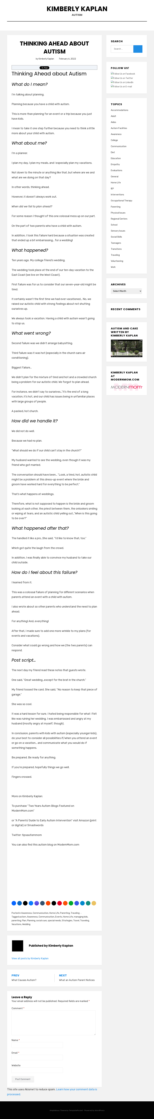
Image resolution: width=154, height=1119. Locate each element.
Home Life (54, 913)
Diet (113, 152)
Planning (31, 920)
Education (116, 158)
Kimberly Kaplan (77, 8)
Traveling (75, 913)
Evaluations (116, 170)
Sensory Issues (118, 231)
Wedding (26, 924)
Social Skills (116, 237)
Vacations (16, 924)
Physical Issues (118, 213)
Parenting (65, 913)
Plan (24, 920)
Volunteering (117, 261)
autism (22, 917)
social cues (41, 920)
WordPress (100, 1110)
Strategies (67, 920)
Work (113, 267)
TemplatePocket (76, 1110)
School (114, 225)
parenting (16, 920)
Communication (40, 913)
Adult (113, 116)
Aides (113, 122)
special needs (54, 920)
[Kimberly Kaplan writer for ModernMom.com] (126, 387)
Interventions (117, 194)
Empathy (115, 164)
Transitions (116, 249)
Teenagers (116, 243)
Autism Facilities (119, 128)
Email (15, 1052)
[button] (14, 903)
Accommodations (119, 110)
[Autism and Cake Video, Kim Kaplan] (126, 348)
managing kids (81, 917)
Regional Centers (119, 219)
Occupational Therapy (121, 200)
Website (16, 1065)
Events (58, 917)
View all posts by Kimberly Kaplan (30, 958)
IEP (112, 188)
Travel (76, 920)
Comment (18, 1008)
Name (16, 1040)
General (114, 176)
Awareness (26, 913)
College (114, 140)
